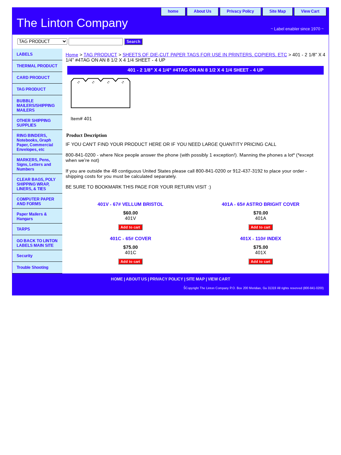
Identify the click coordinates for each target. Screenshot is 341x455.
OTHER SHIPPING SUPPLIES (34, 123)
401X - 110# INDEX (260, 238)
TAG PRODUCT (100, 54)
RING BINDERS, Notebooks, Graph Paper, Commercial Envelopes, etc (35, 142)
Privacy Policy (240, 11)
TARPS (23, 229)
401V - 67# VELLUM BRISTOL (131, 204)
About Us (202, 11)
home (173, 11)
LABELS (25, 54)
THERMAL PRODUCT (37, 66)
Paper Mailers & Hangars (32, 216)
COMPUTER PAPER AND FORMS (35, 201)
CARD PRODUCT (33, 77)
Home (72, 54)
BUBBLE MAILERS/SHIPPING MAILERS (36, 106)
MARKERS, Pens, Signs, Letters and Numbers (34, 165)
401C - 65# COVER (130, 238)
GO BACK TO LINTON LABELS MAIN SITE (37, 243)
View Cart (310, 11)
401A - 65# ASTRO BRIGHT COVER (260, 204)
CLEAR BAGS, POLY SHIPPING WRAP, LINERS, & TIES (36, 184)
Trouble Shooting (32, 267)
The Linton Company (72, 23)
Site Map (277, 11)
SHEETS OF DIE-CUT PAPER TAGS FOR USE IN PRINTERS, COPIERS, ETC (205, 54)
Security (25, 255)
